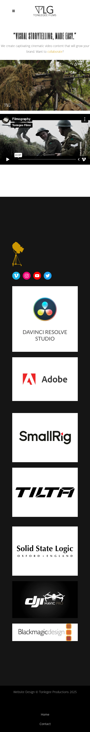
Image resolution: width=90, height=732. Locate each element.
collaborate (54, 51)
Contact (45, 724)
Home (45, 714)
